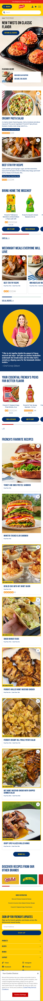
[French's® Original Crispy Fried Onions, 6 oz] (11, 393)
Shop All (5, 238)
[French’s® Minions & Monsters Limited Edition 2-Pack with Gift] (11, 203)
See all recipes (7, 301)
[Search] (4, 12)
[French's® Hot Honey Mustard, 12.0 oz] (30, 393)
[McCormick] (22, 7)
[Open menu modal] (39, 6)
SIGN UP (21, 933)
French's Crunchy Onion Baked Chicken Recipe (21, 903)
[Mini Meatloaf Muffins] (7, 77)
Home (3, 18)
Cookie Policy (27, 987)
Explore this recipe (20, 79)
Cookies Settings (20, 995)
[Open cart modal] (35, 6)
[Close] (38, 973)
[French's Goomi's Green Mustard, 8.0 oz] (30, 203)
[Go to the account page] (32, 6)
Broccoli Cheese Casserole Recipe (21, 899)
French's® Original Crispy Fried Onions (21, 907)
